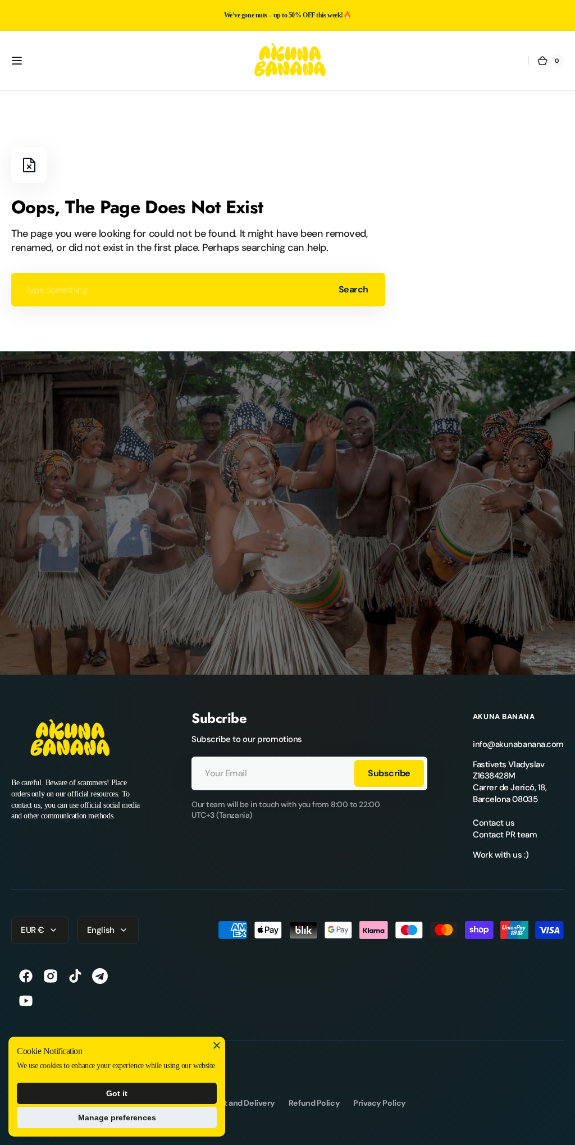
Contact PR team (505, 834)
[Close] (216, 1045)
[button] (16, 60)
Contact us (494, 822)
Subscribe (389, 773)
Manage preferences (117, 1117)
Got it (116, 1093)
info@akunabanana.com (518, 744)
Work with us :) (500, 854)
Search (353, 289)
